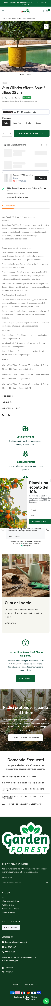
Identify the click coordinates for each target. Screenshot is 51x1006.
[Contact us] (46, 1001)
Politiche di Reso (8, 905)
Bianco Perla (17, 123)
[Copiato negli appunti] (9, 415)
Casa (3, 19)
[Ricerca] (43, 11)
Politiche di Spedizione (10, 909)
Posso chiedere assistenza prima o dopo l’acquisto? (23, 797)
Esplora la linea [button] (10, 623)
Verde (6, 123)
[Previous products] (41, 145)
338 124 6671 (10, 947)
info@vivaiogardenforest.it (16, 942)
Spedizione (7, 396)
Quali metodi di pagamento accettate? (22, 804)
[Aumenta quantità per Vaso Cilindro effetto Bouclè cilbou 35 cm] (10, 133)
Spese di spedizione (16, 101)
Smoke (28, 123)
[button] (25, 737)
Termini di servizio (8, 913)
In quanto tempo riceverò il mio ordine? (23, 783)
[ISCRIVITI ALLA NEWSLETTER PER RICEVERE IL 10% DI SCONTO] (26, 3)
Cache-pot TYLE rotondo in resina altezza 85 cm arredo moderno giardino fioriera (23, 175)
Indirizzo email (7, 878)
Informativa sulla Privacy (11, 901)
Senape (38, 123)
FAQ (3, 897)
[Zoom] (46, 26)
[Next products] (47, 145)
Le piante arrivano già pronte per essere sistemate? (23, 789)
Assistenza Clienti (11, 408)
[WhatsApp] (3, 415)
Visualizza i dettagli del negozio (17, 197)
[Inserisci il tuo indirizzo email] (47, 882)
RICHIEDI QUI (10, 927)
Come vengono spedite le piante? (19, 777)
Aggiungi (42, 153)
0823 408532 (11, 952)
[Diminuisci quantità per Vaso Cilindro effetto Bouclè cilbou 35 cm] (3, 133)
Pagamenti (7, 402)
